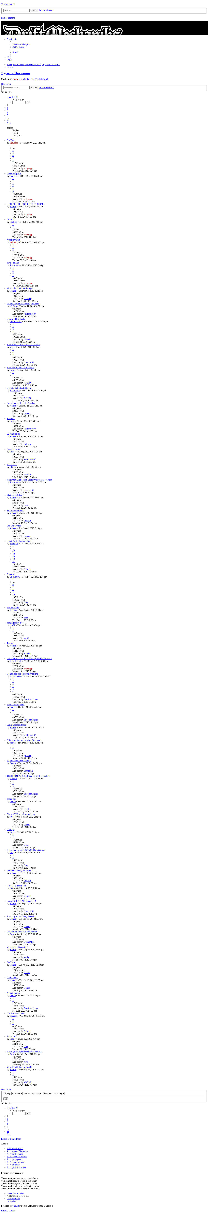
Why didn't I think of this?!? (19, 1067)
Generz (27, 569)
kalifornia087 (30, 314)
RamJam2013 (13, 607)
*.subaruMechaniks (15, 1013)
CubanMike (29, 942)
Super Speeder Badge (16, 725)
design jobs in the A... (16, 623)
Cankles (13, 222)
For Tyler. (11, 140)
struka (26, 957)
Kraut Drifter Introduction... (19, 541)
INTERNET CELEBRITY (19, 388)
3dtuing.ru (11, 799)
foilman (13, 206)
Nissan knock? (13, 993)
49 (13, 556)
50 (13, 559)
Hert (12, 888)
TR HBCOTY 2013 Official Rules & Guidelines (28, 776)
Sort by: (27, 1093)
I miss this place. (14, 173)
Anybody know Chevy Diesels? (21, 916)
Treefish (13, 610)
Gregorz (10, 574)
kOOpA (13, 306)
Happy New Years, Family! (19, 760)
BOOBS (11, 219)
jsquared (27, 755)
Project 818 (12, 1036)
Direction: (47, 1093)
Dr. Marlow (15, 577)
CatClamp (11, 962)
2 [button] (7, 107)
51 (13, 561)
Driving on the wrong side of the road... (24, 740)
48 (13, 554)
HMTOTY (12, 464)
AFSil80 (27, 383)
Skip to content (8, 4)
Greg (12, 370)
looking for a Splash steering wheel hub (24, 1051)
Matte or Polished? (15, 495)
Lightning (28, 771)
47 (13, 551)
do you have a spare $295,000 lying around (26, 850)
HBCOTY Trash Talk (16, 885)
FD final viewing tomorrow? (19, 870)
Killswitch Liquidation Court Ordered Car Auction (29, 480)
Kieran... (11, 418)
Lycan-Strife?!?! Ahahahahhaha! (21, 901)
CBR (12, 467)
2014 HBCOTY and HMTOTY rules (23, 344)
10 (13, 594)
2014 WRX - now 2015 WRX (20, 367)
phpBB (15, 1206)
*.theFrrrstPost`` (14, 240)
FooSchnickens (16, 676)
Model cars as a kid (15, 510)
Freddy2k (14, 543)
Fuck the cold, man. (15, 704)
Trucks (10, 643)
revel (12, 347)
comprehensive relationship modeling (23, 303)
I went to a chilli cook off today (21, 403)
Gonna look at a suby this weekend (22, 674)
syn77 (12, 625)
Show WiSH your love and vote (21, 814)
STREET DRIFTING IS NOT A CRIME (25, 204)
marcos (27, 413)
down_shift (15, 265)
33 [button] (8, 120)
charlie (26, 79)
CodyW (33, 79)
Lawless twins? (14, 449)
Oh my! (10, 829)
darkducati (43, 79)
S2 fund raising (13, 434)
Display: (7, 1093)
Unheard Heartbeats (16, 319)
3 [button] (7, 110)
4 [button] (7, 112)
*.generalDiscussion (15, 73)
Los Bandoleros (14, 526)
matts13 (27, 474)
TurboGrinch (15, 661)
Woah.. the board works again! (20, 288)
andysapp (18, 79)
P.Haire (27, 653)
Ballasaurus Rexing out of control (22, 931)
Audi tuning (12, 977)
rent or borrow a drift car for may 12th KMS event (29, 658)
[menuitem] (21, 44)
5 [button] (7, 115)
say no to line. (13, 263)
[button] (12, 97)
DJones (27, 339)
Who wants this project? (17, 947)
